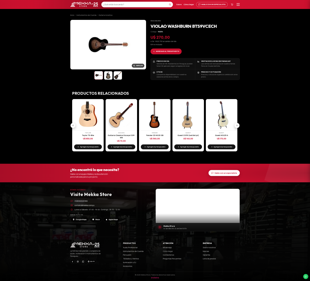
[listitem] (98, 75)
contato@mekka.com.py (84, 205)
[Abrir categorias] (238, 4)
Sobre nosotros (209, 247)
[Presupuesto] (232, 4)
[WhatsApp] (83, 261)
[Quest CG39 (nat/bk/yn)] (188, 115)
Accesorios (127, 266)
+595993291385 (81, 201)
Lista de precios (209, 258)
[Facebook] (72, 261)
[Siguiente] (237, 125)
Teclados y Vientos (131, 258)
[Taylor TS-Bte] (88, 115)
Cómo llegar (189, 4)
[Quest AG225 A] (221, 115)
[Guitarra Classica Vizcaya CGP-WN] (121, 115)
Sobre (179, 4)
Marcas (206, 251)
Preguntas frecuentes (172, 258)
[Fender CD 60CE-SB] (154, 115)
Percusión (127, 255)
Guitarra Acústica (105, 15)
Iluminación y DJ (129, 262)
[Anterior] (72, 125)
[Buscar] (170, 4)
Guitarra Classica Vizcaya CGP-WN (121, 136)
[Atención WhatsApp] (305, 276)
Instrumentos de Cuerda (86, 15)
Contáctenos (168, 255)
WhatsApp (167, 247)
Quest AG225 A (221, 135)
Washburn (156, 21)
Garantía (206, 255)
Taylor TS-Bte (88, 135)
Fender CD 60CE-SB (154, 135)
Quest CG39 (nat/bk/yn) (188, 135)
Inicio (72, 15)
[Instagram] (78, 261)
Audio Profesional (130, 247)
